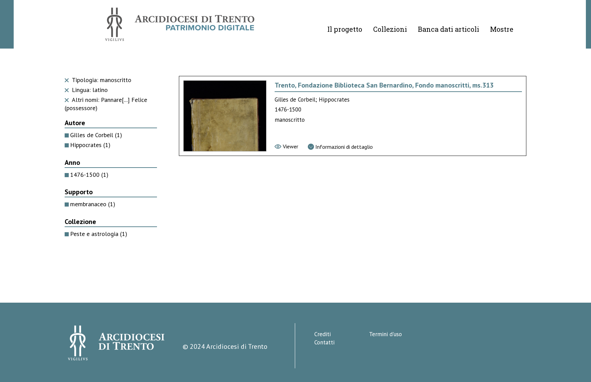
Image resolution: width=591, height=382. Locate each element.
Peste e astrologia (98, 234)
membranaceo (92, 204)
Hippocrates (90, 145)
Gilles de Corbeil (96, 135)
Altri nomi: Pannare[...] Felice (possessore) (106, 104)
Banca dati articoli (448, 29)
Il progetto (344, 29)
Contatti (324, 342)
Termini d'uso (385, 334)
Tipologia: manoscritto (100, 80)
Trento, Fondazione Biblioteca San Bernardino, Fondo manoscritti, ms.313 (384, 85)
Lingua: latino (89, 90)
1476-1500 (89, 175)
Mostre (501, 29)
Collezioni (390, 29)
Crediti (322, 334)
